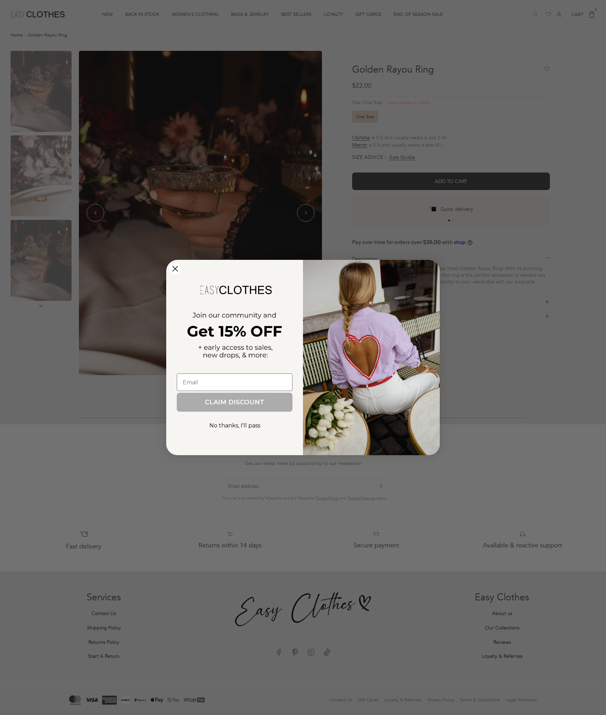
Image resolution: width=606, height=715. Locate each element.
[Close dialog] (175, 269)
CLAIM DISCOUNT (234, 402)
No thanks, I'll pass (234, 425)
